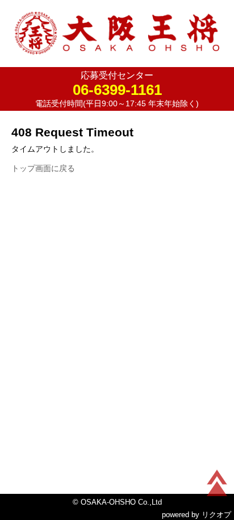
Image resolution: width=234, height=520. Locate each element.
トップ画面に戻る (43, 168)
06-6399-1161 (117, 89)
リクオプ (216, 514)
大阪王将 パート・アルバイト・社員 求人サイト (117, 36)
